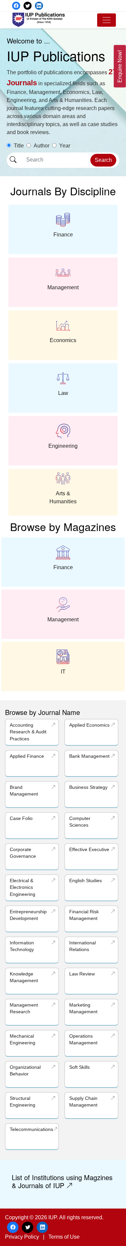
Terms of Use (64, 1237)
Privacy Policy (22, 1237)
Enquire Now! (120, 66)
